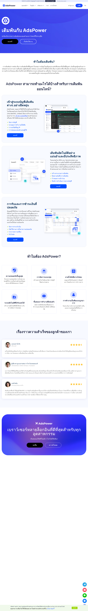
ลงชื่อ (79, 5)
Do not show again (61, 1)
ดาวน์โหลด (54, 3)
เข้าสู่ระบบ (71, 5)
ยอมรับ (74, 608)
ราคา (47, 3)
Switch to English (50, 1)
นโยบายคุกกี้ (50, 608)
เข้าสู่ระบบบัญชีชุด (21, 116)
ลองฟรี (10, 41)
